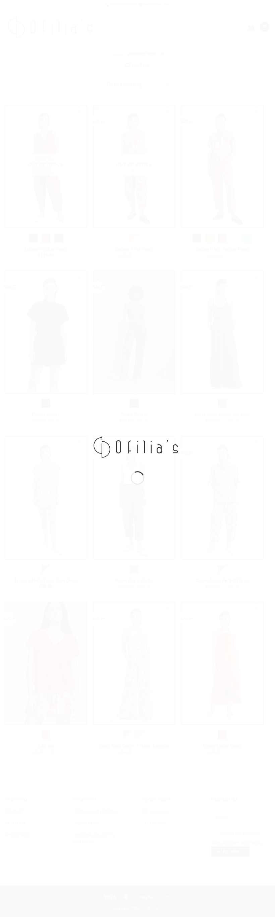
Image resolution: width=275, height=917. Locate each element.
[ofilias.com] (137, 446)
